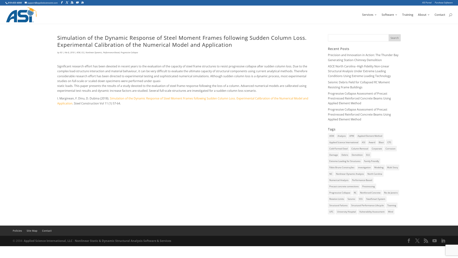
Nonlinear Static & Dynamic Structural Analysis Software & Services (123, 241)
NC (330, 173)
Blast (381, 142)
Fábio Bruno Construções (341, 167)
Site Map (32, 230)
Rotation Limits (336, 198)
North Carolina (374, 173)
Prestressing (368, 186)
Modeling (379, 167)
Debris (345, 154)
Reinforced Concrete (370, 192)
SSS (361, 198)
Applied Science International (343, 142)
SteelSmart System (375, 198)
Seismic (351, 198)
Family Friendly (371, 161)
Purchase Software (444, 3)
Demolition (357, 154)
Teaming (391, 205)
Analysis (342, 135)
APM (351, 135)
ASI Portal (427, 3)
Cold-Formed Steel (338, 148)
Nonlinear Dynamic (94, 52)
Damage (333, 154)
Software (388, 15)
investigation (364, 167)
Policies (17, 230)
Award (372, 142)
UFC (331, 211)
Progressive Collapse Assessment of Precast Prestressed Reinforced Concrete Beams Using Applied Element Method (359, 98)
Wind (390, 211)
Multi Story (392, 167)
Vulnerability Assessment (371, 211)
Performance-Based (111, 52)
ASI (61, 52)
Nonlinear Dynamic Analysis (350, 173)
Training (407, 15)
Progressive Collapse (129, 52)
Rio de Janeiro (391, 192)
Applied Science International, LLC (48, 241)
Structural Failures (338, 205)
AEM (78, 52)
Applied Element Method (370, 135)
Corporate (377, 148)
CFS (389, 142)
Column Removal (359, 148)
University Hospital (346, 211)
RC (355, 192)
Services (367, 15)
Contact (440, 15)
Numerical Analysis (339, 180)
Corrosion (390, 148)
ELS (82, 52)
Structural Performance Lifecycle (367, 205)
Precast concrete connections (344, 186)
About (422, 15)
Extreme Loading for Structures (344, 161)
